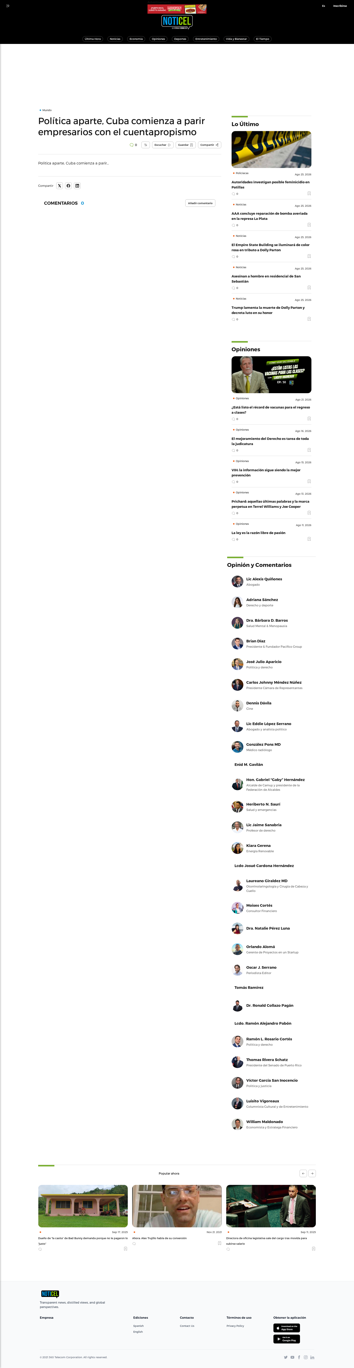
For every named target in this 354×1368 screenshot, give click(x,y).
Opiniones (158, 38)
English (138, 1331)
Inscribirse (340, 6)
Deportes (180, 38)
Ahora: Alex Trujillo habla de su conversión (65, 1238)
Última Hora (93, 38)
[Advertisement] (177, 71)
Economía (136, 38)
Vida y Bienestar (236, 38)
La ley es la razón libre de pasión (258, 533)
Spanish (138, 1325)
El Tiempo (262, 38)
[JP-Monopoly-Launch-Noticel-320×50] (177, 9)
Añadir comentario (200, 203)
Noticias (115, 38)
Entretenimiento (206, 38)
